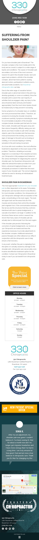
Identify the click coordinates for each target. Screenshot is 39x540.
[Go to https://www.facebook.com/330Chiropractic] (15, 22)
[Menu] (19, 537)
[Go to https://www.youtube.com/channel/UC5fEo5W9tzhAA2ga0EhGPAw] (21, 22)
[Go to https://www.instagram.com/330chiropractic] (23, 22)
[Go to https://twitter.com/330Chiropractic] (18, 22)
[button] (19, 408)
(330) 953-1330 (19, 18)
